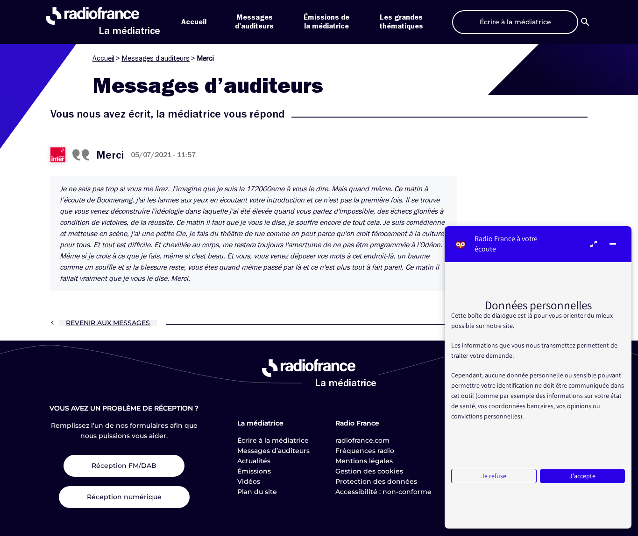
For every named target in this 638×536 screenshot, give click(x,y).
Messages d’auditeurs (155, 58)
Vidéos (248, 481)
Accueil (193, 22)
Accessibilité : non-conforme (383, 491)
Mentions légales (364, 461)
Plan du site (257, 491)
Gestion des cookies (369, 471)
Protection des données (376, 481)
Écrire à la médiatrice (273, 440)
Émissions (254, 471)
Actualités (253, 461)
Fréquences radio (364, 450)
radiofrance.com (362, 440)
